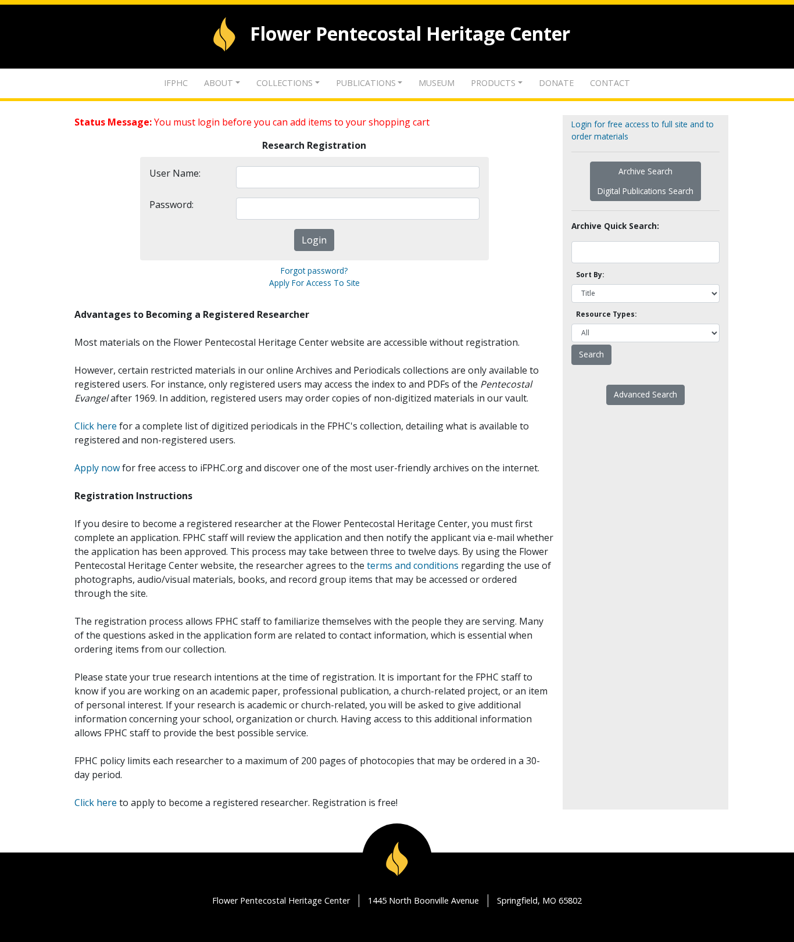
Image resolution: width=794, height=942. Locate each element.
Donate (556, 82)
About (218, 82)
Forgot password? (314, 270)
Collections (284, 82)
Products (493, 82)
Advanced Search (645, 394)
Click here (95, 426)
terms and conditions (413, 565)
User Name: (175, 173)
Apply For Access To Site (314, 282)
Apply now (97, 467)
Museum (437, 82)
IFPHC (176, 82)
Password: (171, 204)
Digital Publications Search (645, 190)
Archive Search (645, 171)
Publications (366, 82)
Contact (610, 82)
